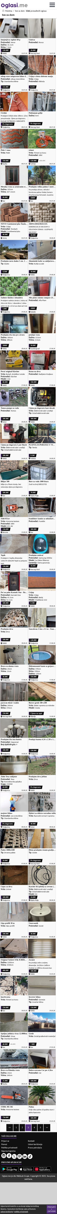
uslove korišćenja (7, 1212)
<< (10, 1128)
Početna (8, 11)
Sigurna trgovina (8, 1151)
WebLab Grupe (23, 1176)
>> (47, 1128)
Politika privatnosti (9, 1148)
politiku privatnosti (21, 1212)
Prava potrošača (35, 1148)
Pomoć (4, 1144)
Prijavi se (5, 1141)
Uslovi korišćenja (35, 1144)
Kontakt (31, 1141)
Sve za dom (20, 11)
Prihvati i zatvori (51, 1209)
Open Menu (52, 5)
